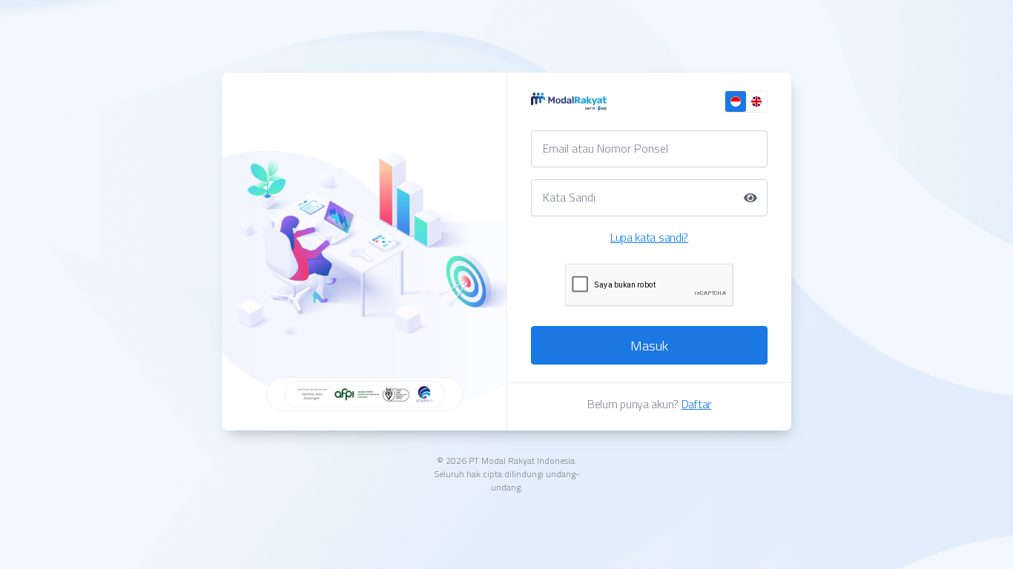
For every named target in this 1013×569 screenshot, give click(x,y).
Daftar (696, 404)
